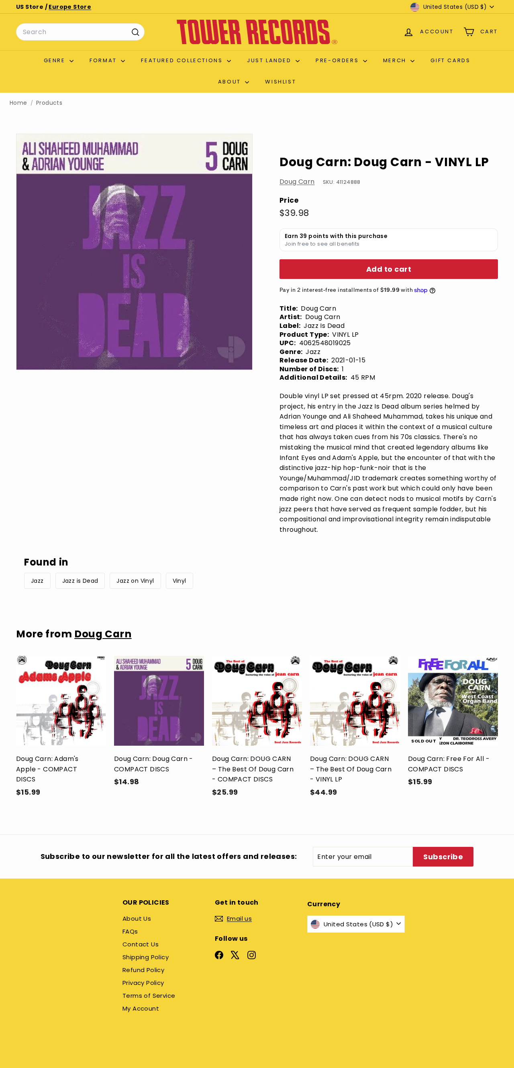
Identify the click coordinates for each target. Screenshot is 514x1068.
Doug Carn (297, 182)
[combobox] (80, 32)
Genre (56, 60)
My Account (140, 1008)
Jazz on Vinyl (135, 581)
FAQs (130, 931)
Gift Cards (450, 60)
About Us (136, 918)
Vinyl (179, 581)
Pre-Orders (338, 60)
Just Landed (270, 60)
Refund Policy (143, 970)
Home (18, 103)
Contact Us (140, 944)
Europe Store (70, 7)
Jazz (37, 581)
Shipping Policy (145, 957)
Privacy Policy (143, 982)
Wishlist (280, 81)
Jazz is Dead (80, 581)
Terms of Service (148, 995)
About (230, 81)
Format (104, 60)
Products (49, 103)
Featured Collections (183, 60)
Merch (396, 60)
